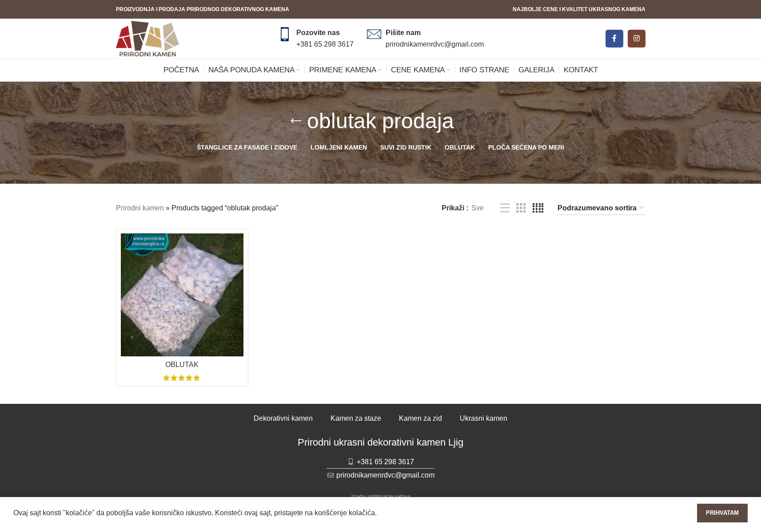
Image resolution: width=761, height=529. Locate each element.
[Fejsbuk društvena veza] (614, 38)
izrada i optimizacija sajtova (380, 496)
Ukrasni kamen (483, 418)
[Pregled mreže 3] (521, 208)
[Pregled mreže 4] (538, 208)
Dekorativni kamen (283, 418)
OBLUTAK (182, 364)
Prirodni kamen (140, 208)
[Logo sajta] (147, 38)
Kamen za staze (356, 418)
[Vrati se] (296, 121)
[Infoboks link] (316, 38)
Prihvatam (722, 512)
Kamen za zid (420, 418)
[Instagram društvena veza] (636, 38)
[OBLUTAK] (182, 294)
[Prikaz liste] (505, 208)
